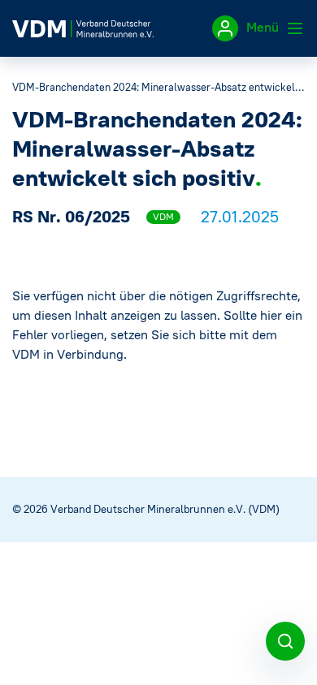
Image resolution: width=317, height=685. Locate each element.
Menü (264, 27)
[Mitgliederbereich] (225, 28)
